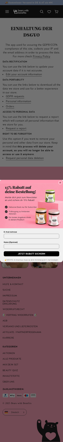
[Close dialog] (60, 182)
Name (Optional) (10, 242)
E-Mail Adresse (10, 232)
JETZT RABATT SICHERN (31, 253)
